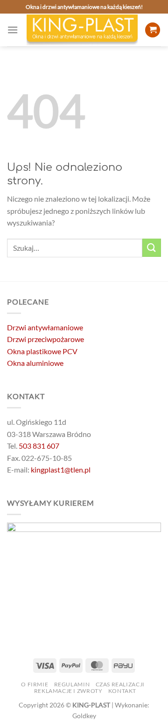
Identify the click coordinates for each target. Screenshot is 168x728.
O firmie (34, 684)
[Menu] (12, 29)
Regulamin (72, 684)
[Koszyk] (152, 30)
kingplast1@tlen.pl (61, 469)
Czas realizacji (120, 684)
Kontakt (122, 690)
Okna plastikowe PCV (42, 351)
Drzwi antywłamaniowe (45, 327)
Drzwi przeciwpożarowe (45, 339)
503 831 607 (39, 445)
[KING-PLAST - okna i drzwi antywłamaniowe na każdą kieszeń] (82, 30)
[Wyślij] (151, 248)
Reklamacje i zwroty (68, 690)
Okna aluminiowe (35, 362)
